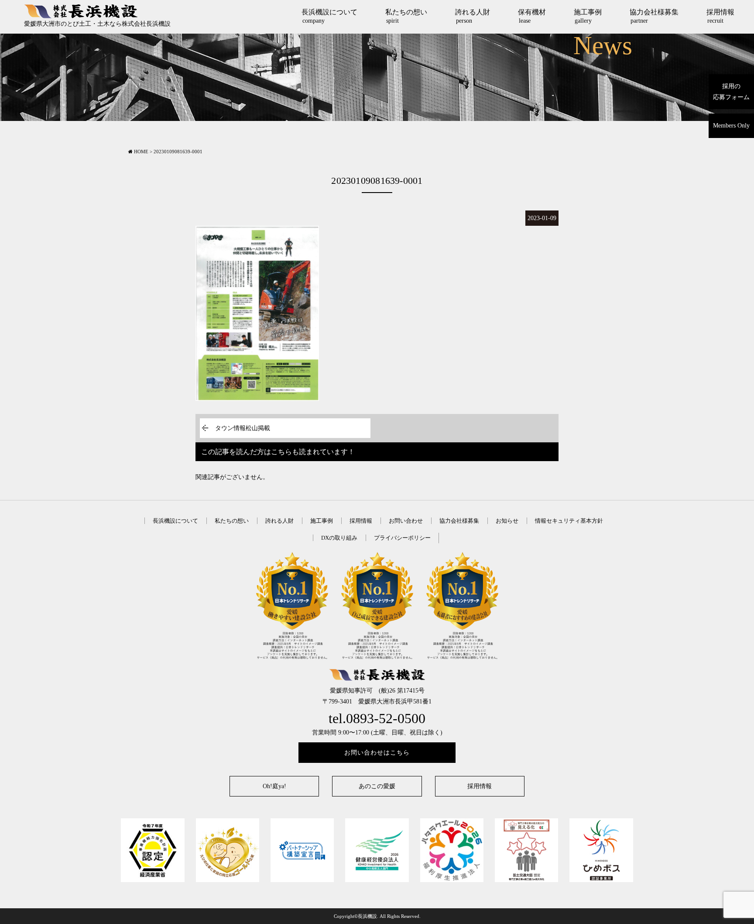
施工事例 (588, 16)
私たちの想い (406, 16)
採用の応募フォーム (731, 91)
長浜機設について (329, 16)
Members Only (731, 125)
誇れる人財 (472, 16)
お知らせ (507, 520)
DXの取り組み (339, 537)
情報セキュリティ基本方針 (569, 520)
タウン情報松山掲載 (242, 428)
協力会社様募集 (654, 16)
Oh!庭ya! (274, 786)
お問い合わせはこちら (377, 752)
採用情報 (720, 16)
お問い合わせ (406, 520)
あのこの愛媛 (377, 786)
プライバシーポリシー (402, 537)
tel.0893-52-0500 (377, 718)
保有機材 (532, 16)
